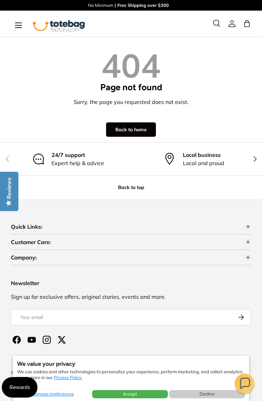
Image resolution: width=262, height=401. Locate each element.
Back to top (131, 187)
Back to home (131, 129)
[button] (244, 383)
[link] (231, 23)
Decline (207, 394)
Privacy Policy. (68, 377)
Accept (130, 394)
